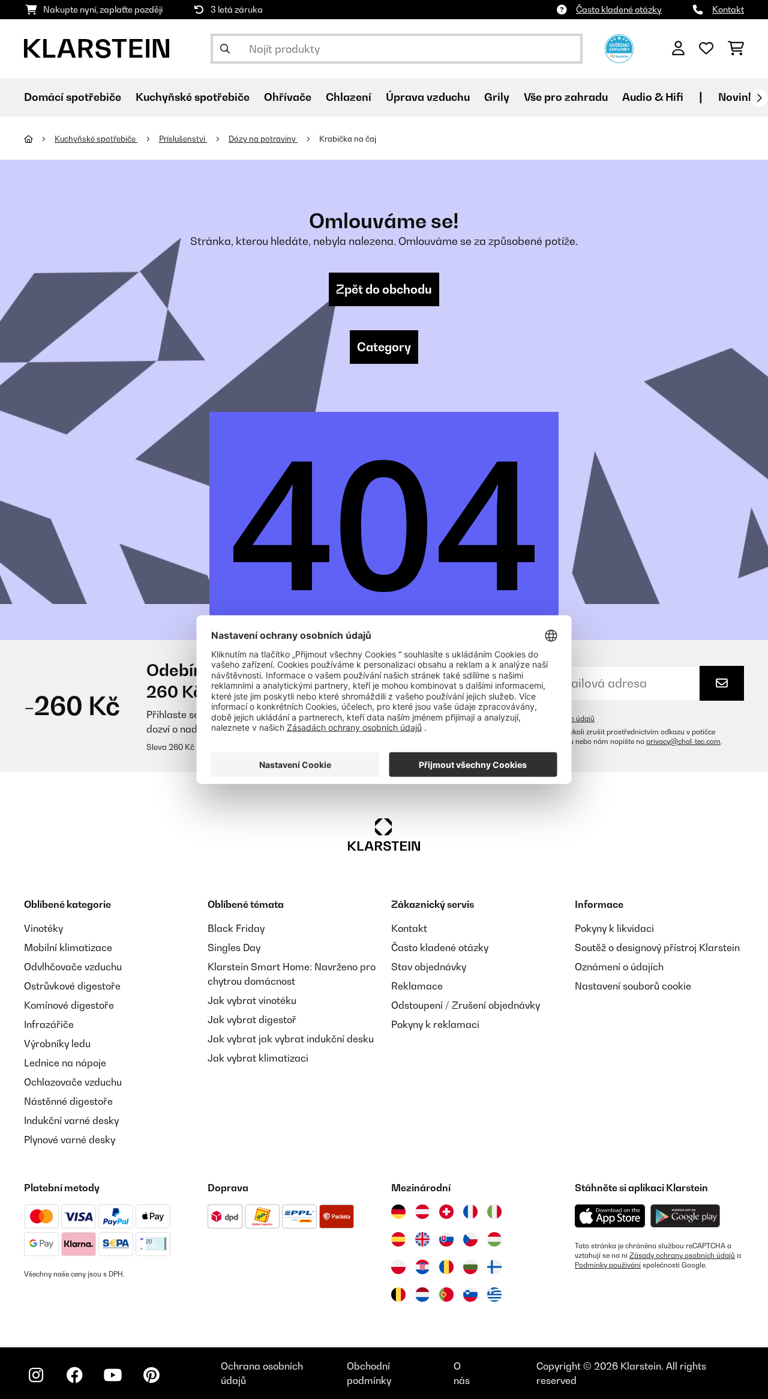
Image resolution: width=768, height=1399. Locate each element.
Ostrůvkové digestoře (72, 986)
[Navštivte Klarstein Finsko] (494, 1267)
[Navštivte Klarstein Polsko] (398, 1267)
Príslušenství (183, 139)
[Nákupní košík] (736, 48)
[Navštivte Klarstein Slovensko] (446, 1239)
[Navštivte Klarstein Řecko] (494, 1295)
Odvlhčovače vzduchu (73, 967)
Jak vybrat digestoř (252, 1020)
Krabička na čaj (347, 139)
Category (384, 347)
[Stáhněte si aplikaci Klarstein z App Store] (610, 1216)
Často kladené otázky (619, 9)
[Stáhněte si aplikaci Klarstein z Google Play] (685, 1216)
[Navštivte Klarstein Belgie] (398, 1294)
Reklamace (417, 986)
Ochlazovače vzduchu (73, 1082)
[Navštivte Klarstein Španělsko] (398, 1239)
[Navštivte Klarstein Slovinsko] (470, 1294)
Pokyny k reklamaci (435, 1024)
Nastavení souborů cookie (633, 986)
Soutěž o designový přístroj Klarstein (657, 947)
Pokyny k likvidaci (614, 928)
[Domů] (39, 139)
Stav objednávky (428, 967)
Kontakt (728, 9)
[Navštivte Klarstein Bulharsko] (470, 1267)
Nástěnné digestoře (68, 1101)
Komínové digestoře (69, 1005)
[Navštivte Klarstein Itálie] (494, 1211)
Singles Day (234, 947)
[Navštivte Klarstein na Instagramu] (36, 1375)
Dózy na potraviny (263, 139)
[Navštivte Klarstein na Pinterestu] (151, 1375)
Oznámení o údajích (619, 967)
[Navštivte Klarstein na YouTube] (113, 1375)
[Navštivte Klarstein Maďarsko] (494, 1239)
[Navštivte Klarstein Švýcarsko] (446, 1211)
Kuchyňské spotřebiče (96, 139)
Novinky (739, 97)
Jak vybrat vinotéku (252, 1000)
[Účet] (678, 48)
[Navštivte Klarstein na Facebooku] (74, 1375)
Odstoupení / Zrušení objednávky (465, 1005)
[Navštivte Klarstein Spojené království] (422, 1239)
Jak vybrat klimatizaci (258, 1058)
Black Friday (236, 928)
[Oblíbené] (706, 48)
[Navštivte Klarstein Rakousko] (422, 1211)
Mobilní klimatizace (68, 947)
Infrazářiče (49, 1024)
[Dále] (759, 98)
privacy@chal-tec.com (683, 741)
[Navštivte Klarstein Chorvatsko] (422, 1267)
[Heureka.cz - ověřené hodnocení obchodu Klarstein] (619, 47)
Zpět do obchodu (384, 289)
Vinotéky (43, 928)
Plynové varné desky (69, 1140)
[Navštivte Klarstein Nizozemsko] (422, 1294)
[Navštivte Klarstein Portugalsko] (446, 1294)
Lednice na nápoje (65, 1063)
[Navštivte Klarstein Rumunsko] (446, 1267)
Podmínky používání (608, 1265)
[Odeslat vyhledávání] (225, 48)
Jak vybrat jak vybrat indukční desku (291, 1039)
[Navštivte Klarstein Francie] (470, 1211)
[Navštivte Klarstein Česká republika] (470, 1239)
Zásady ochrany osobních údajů (682, 1255)
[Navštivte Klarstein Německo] (398, 1211)
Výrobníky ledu (57, 1044)
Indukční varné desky (71, 1120)
